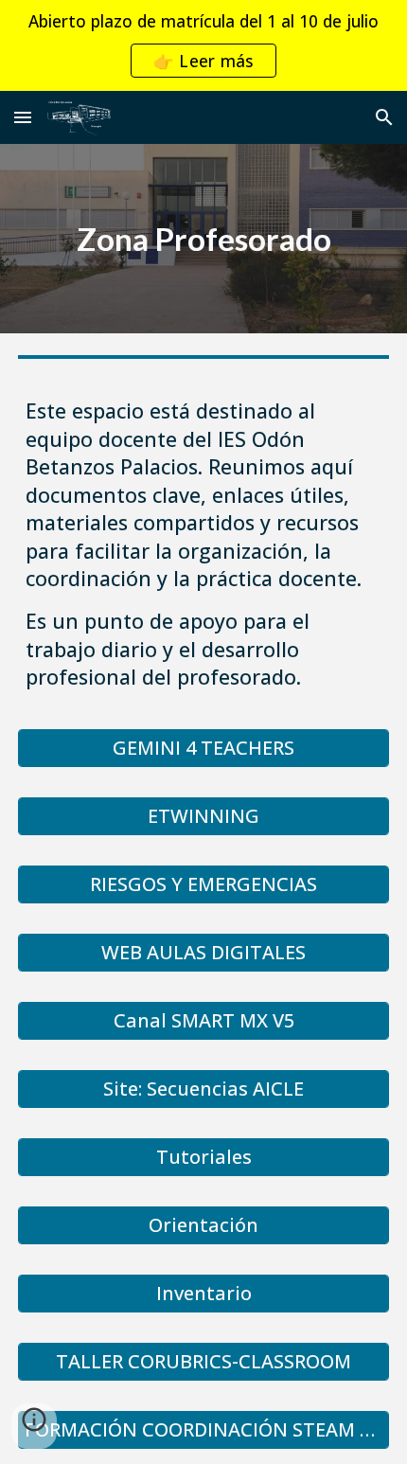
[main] (204, 238)
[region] (203, 45)
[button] (22, 117)
